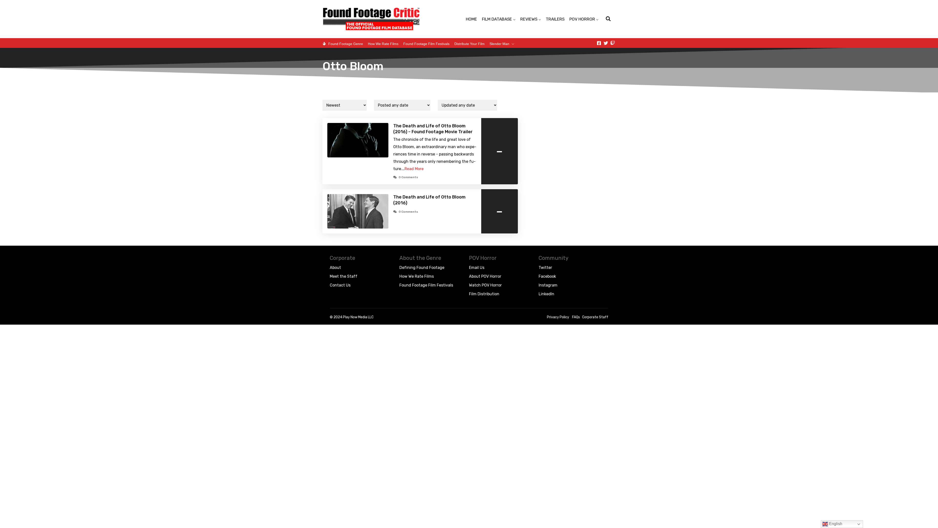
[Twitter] (606, 43)
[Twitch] (612, 43)
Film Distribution (484, 294)
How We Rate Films (383, 44)
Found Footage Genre (345, 44)
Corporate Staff (595, 317)
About (335, 267)
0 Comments (408, 177)
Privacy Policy (558, 317)
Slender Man (499, 44)
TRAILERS (555, 19)
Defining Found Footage (421, 267)
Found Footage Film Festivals (426, 44)
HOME (471, 19)
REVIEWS (528, 19)
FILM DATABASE (497, 19)
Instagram (548, 285)
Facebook (547, 276)
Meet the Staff (343, 276)
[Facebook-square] (599, 43)
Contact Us (340, 285)
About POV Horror (485, 276)
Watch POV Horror (485, 285)
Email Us (476, 267)
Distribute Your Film (469, 44)
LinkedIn (546, 294)
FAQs (576, 317)
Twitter (545, 267)
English (835, 524)
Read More (414, 168)
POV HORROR (582, 19)
